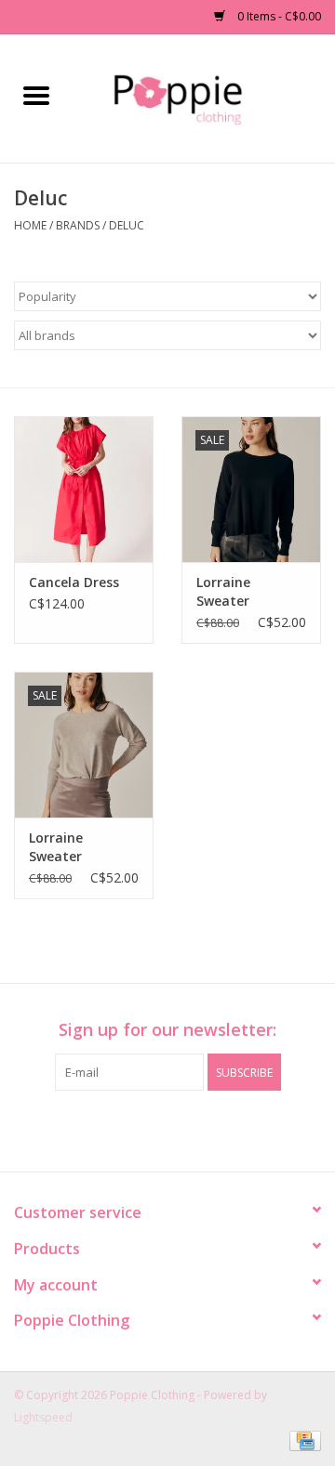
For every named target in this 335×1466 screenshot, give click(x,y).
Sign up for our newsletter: (167, 1030)
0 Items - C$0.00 (277, 16)
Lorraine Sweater (223, 591)
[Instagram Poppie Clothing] (184, 1129)
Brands (78, 225)
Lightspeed (43, 1417)
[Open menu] (36, 94)
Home (30, 225)
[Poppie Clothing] (203, 97)
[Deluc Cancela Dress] (84, 489)
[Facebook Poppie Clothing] (151, 1129)
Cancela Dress (74, 582)
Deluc (126, 225)
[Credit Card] (302, 1440)
